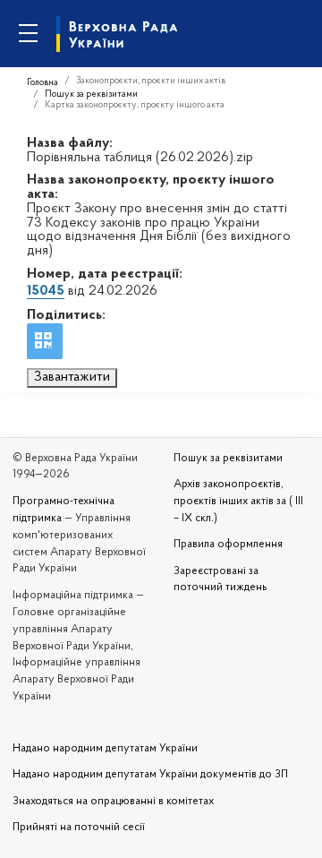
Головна (42, 83)
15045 (45, 291)
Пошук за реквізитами (91, 94)
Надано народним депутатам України (105, 748)
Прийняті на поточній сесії (79, 827)
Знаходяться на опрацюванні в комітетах (113, 801)
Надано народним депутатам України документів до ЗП (150, 774)
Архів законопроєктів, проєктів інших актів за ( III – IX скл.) (238, 501)
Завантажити (72, 377)
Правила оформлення (228, 544)
